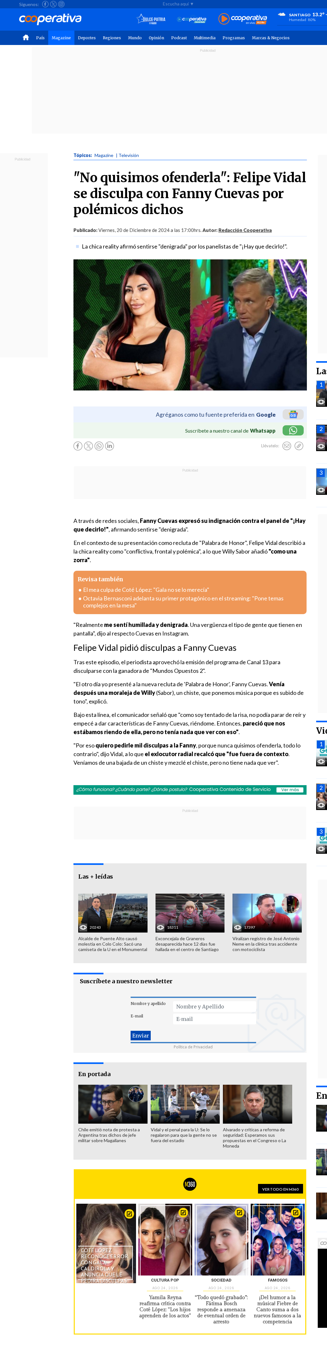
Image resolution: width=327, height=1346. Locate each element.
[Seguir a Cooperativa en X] (53, 4)
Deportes (87, 37)
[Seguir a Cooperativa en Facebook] (45, 4)
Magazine (61, 37)
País (40, 37)
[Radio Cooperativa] (242, 19)
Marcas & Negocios (271, 37)
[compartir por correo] (286, 446)
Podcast (179, 37)
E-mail (137, 1016)
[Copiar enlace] (298, 446)
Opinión (156, 37)
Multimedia (205, 37)
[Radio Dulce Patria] (151, 19)
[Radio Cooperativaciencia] (192, 19)
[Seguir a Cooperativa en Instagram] (61, 4)
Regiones (112, 37)
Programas (234, 37)
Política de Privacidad (193, 1047)
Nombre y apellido (148, 1003)
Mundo (135, 37)
